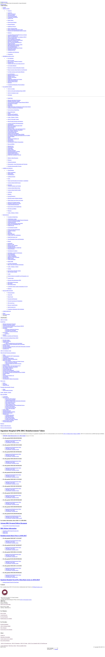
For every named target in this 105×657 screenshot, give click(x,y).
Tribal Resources (11, 174)
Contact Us (2, 635)
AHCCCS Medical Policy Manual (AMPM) (71, 433)
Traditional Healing (11, 176)
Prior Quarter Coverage (9, 403)
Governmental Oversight (12, 227)
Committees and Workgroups (13, 52)
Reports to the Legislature (13, 245)
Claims (9, 113)
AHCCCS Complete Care (13, 35)
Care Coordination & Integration (14, 39)
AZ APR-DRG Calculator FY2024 (12, 470)
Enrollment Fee (6, 348)
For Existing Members (12, 65)
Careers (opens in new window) (6, 638)
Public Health (10, 261)
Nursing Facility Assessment (13, 153)
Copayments (10, 148)
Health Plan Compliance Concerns (14, 154)
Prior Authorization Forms (10, 402)
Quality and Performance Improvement (15, 223)
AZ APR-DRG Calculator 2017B (11, 549)
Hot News (7, 333)
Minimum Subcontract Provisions (14, 100)
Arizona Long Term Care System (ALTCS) (16, 63)
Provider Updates (6, 340)
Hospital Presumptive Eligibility (14, 151)
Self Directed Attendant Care (13, 138)
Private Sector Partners (12, 22)
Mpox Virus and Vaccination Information (16, 264)
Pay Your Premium (4, 616)
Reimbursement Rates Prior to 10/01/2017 (13, 535)
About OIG (10, 294)
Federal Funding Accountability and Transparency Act (18, 276)
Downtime (5, 384)
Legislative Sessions (11, 230)
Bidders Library (11, 258)
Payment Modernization (12, 46)
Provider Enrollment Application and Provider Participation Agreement (16, 346)
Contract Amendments (12, 256)
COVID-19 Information (12, 263)
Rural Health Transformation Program (15, 47)
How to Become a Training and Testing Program (14, 361)
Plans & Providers (6, 314)
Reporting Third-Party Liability (14, 101)
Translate (56, 649)
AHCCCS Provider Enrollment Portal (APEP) (17, 90)
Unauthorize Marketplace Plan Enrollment (16, 309)
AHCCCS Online (11, 88)
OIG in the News (11, 303)
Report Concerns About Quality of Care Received (17, 69)
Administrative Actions (12, 219)
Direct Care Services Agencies (11, 362)
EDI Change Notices (12, 284)
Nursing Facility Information (13, 133)
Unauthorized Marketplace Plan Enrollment (16, 84)
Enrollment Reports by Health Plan (14, 247)
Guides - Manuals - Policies (13, 117)
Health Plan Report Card (12, 237)
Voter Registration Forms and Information (16, 239)
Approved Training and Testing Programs (13, 363)
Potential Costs (10, 62)
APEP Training (6, 342)
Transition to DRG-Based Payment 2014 (11, 530)
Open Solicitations (11, 253)
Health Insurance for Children (6, 618)
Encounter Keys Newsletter (10, 330)
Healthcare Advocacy (12, 26)
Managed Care (10, 146)
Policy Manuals (3, 627)
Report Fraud (10, 296)
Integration (10, 184)
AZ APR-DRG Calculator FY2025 (12, 456)
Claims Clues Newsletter (10, 408)
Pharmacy (10, 78)
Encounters (10, 104)
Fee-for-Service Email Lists (10, 407)
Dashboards (10, 243)
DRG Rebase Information (8, 528)
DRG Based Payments (9, 417)
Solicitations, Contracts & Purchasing (15, 252)
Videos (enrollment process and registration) (13, 343)
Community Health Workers (8, 358)
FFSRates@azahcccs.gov (37, 587)
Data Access (2, 380)
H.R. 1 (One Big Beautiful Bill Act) (15, 42)
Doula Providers (11, 127)
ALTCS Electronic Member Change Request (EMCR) (18, 102)
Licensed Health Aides (12, 132)
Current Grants (10, 278)
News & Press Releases (12, 16)
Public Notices (10, 20)
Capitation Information (9, 415)
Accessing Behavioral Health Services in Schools (17, 34)
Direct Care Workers (12, 126)
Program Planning (11, 24)
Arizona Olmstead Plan (12, 38)
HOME (4, 7)
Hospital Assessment (12, 150)
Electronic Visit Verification (13, 41)
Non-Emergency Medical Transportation (15, 142)
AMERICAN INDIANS (8, 168)
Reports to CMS (11, 244)
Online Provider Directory (13, 80)
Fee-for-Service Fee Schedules (6, 629)
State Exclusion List (11, 307)
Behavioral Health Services (13, 75)
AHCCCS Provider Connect (13, 119)
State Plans (10, 232)
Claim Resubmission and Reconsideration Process (14, 405)
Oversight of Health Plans (13, 216)
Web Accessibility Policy (21, 645)
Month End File (6, 385)
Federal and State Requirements (14, 229)
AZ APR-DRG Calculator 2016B (11, 563)
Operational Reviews (12, 222)
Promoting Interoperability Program (14, 166)
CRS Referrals (10, 124)
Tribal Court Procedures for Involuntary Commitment (18, 180)
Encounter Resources (9, 416)
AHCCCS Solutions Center (13, 92)
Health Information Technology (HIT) (15, 44)
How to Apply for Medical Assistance (15, 61)
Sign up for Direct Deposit (10, 398)
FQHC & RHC (11, 149)
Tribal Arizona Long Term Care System (15, 200)
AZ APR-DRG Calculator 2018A (11, 542)
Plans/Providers (4, 317)
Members (9, 194)
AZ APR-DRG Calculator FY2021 (12, 497)
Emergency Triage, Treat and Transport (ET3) (16, 128)
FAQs (9, 178)
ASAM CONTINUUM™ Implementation (11, 355)
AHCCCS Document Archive (26, 599)
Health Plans (10, 98)
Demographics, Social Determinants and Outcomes (17, 164)
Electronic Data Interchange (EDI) (14, 280)
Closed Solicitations (11, 255)
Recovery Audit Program (12, 305)
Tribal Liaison (10, 173)
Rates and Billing (11, 144)
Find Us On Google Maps (5, 604)
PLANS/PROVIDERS (7, 86)
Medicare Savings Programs (13, 115)
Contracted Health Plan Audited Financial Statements (18, 220)
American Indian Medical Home (14, 188)
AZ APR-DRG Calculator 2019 (11, 511)
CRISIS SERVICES (7, 311)
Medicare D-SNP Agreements (13, 257)
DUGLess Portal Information (6, 427)
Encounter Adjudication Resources (12, 329)
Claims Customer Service (10, 404)
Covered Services (11, 73)
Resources (10, 82)
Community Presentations (13, 17)
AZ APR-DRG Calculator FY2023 (12, 477)
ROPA (9, 137)
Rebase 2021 (5, 533)
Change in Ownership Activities (14, 221)
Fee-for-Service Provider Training (14, 270)
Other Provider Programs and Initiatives (15, 121)
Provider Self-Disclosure (12, 298)
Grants (9, 273)
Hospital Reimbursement (12, 152)
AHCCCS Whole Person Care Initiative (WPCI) (17, 37)
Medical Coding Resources (13, 157)
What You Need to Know (13, 81)
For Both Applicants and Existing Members (16, 71)
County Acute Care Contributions (14, 235)
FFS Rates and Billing (12, 208)
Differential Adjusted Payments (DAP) (15, 40)
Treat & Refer (10, 139)
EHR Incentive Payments (8, 390)
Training (9, 268)
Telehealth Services (11, 50)
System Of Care (11, 225)
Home (4, 313)
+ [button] (0, 597)
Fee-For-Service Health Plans (13, 109)
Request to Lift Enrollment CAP (14, 224)
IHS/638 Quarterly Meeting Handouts (15, 198)
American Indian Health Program (14, 182)
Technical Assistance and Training (14, 185)
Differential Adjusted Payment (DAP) (15, 125)
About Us (10, 10)
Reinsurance (10, 105)
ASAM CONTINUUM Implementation (15, 123)
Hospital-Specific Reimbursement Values (13, 440)
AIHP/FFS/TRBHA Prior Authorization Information (15, 400)
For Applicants (10, 58)
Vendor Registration (11, 259)
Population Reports (11, 246)
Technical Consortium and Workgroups (15, 107)
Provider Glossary (6, 345)
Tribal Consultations (11, 172)
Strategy (4, 334)
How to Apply (3, 613)
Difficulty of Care (11, 76)
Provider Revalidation (7, 347)
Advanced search (3, 4)
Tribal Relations (11, 170)
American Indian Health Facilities (14, 190)
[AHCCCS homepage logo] (3, 2)
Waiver (9, 231)
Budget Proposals (11, 234)
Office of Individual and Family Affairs (15, 29)
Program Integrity (11, 292)
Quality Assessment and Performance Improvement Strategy (19, 106)
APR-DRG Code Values (10, 441)
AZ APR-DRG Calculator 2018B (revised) (13, 518)
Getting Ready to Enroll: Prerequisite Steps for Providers (14, 344)
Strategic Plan (10, 18)
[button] (4, 593)
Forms (4, 382)
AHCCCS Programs (12, 13)
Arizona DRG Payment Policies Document (13, 523)
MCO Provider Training (12, 271)
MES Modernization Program (13, 45)
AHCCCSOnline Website (5, 626)
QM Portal (10, 95)
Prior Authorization (11, 111)
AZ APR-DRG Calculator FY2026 (12, 442)
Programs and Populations (13, 114)
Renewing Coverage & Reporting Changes (16, 67)
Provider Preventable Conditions (11, 419)
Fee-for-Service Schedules (10, 399)
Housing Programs (11, 43)
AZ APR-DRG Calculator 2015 (11, 577)
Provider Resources (11, 196)
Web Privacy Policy (12, 645)
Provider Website (11, 136)
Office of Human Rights (12, 28)
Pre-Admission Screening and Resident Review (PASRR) (19, 135)
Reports (9, 241)
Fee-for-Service (11, 147)
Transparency (10, 54)
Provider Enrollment (7, 341)
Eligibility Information (12, 77)
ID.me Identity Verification (13, 131)
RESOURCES (6, 214)
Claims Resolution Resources (13, 204)
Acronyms (10, 12)
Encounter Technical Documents (11, 331)
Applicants (10, 192)
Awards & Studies (11, 14)
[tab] (54, 328)
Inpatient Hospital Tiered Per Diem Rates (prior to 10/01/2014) (20, 580)
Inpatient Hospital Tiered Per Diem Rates (11, 582)
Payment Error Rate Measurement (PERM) (16, 134)
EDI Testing (10, 283)
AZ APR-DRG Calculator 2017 (11, 556)
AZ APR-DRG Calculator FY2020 (12, 504)
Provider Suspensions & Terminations (15, 300)
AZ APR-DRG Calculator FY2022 (12, 490)
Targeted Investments (12, 49)
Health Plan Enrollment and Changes (15, 79)
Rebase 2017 (5, 531)
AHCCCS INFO (6, 8)
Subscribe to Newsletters (5, 637)
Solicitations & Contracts (12, 103)
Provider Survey (11, 140)
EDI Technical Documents (13, 282)
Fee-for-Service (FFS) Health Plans (14, 206)
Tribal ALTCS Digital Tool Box (14, 202)
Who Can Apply (11, 60)
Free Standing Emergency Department (15, 130)
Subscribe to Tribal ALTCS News (14, 203)
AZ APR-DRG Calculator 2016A (11, 570)
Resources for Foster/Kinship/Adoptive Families (17, 30)
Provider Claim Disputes (10, 406)
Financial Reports (11, 248)
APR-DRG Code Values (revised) (11, 517)
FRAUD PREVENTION (8, 290)
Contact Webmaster (4, 645)
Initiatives (9, 32)
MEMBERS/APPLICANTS (8, 56)
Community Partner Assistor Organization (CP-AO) (18, 286)
